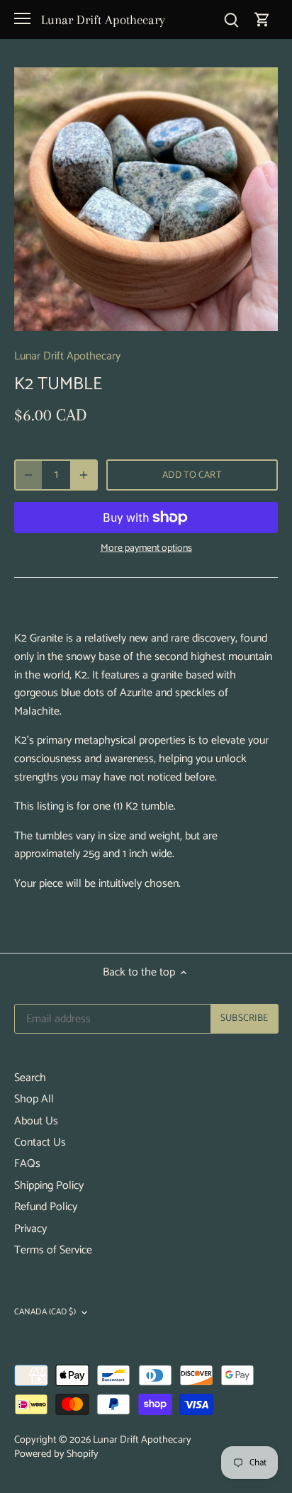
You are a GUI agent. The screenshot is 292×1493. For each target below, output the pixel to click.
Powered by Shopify (56, 1454)
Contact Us (40, 1142)
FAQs (27, 1163)
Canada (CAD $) (45, 1313)
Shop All (34, 1099)
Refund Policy (45, 1207)
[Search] (231, 19)
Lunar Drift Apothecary (103, 19)
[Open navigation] (22, 18)
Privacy (30, 1228)
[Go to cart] (262, 19)
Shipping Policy (49, 1185)
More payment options (146, 548)
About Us (36, 1121)
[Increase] (83, 475)
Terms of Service (53, 1250)
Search (30, 1077)
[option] (146, 199)
